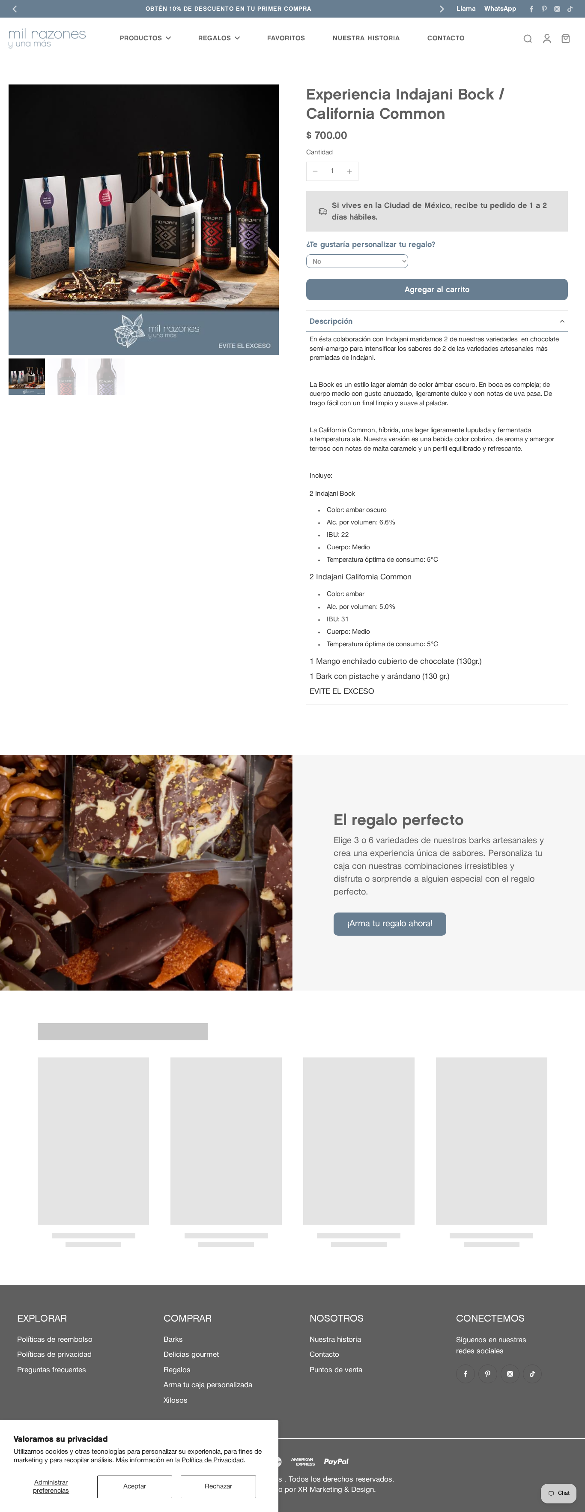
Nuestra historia (335, 1340)
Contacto (324, 1355)
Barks (173, 1340)
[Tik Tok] (570, 9)
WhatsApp (500, 8)
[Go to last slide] (14, 9)
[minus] (315, 171)
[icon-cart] (565, 38)
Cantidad (319, 153)
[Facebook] (531, 9)
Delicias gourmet (191, 1355)
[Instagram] (557, 9)
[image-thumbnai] (27, 376)
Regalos (177, 1370)
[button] (437, 289)
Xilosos (176, 1401)
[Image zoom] (144, 219)
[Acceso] (546, 38)
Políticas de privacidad (54, 1355)
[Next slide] (442, 9)
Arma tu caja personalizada (208, 1385)
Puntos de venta (336, 1370)
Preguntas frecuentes (51, 1370)
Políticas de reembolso (55, 1340)
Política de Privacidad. (213, 1461)
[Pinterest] (544, 9)
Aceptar (134, 1487)
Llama (466, 8)
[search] (527, 38)
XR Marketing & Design (336, 1490)
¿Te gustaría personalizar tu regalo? (371, 244)
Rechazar (218, 1487)
